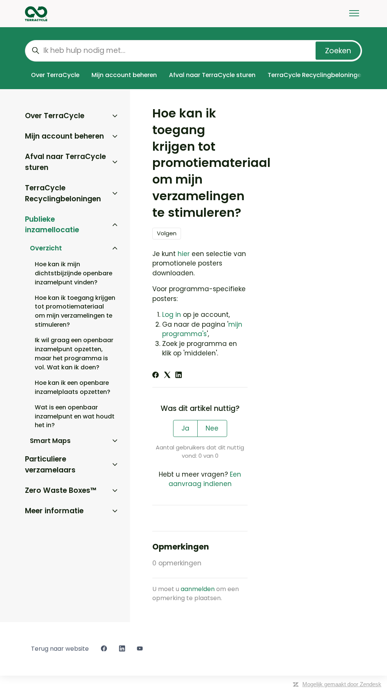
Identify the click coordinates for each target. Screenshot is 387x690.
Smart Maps (50, 440)
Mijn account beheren (124, 75)
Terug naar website (60, 648)
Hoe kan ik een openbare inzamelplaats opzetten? (72, 387)
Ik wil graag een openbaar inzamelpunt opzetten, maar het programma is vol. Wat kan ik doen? (74, 354)
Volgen (166, 233)
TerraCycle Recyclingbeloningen (316, 75)
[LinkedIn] (178, 375)
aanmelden (198, 589)
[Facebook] (155, 375)
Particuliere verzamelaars (50, 464)
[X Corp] (167, 375)
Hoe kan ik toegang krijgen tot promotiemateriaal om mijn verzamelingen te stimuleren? (75, 311)
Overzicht (46, 248)
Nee (212, 428)
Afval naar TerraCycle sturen (212, 75)
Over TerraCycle (55, 75)
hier (184, 253)
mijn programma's (202, 329)
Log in (171, 314)
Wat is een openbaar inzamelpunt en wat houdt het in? (75, 416)
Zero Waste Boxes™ (60, 490)
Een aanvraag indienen (205, 479)
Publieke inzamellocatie (52, 224)
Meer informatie (54, 511)
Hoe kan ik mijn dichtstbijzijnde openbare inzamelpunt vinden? (73, 273)
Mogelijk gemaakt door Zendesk (341, 684)
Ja (185, 428)
